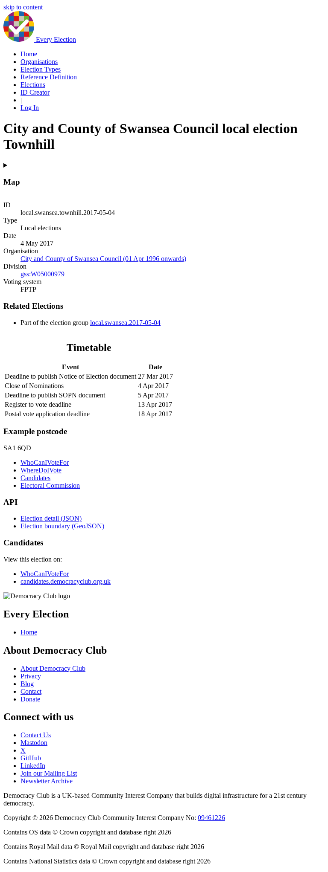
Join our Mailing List (48, 773)
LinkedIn (32, 765)
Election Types (40, 69)
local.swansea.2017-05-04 (125, 322)
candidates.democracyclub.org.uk (65, 581)
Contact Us (35, 735)
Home (28, 54)
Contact (30, 691)
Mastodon (33, 742)
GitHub (30, 758)
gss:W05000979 (42, 274)
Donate (30, 699)
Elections (32, 84)
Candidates (35, 477)
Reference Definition (48, 77)
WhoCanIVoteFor (44, 462)
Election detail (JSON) (51, 518)
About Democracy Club (52, 668)
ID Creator (35, 92)
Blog (27, 683)
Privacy (30, 676)
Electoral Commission (50, 485)
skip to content (23, 7)
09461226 (211, 817)
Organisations (39, 61)
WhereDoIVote (41, 470)
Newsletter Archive (46, 781)
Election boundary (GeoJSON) (62, 526)
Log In (29, 107)
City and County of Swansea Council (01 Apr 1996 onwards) (103, 258)
